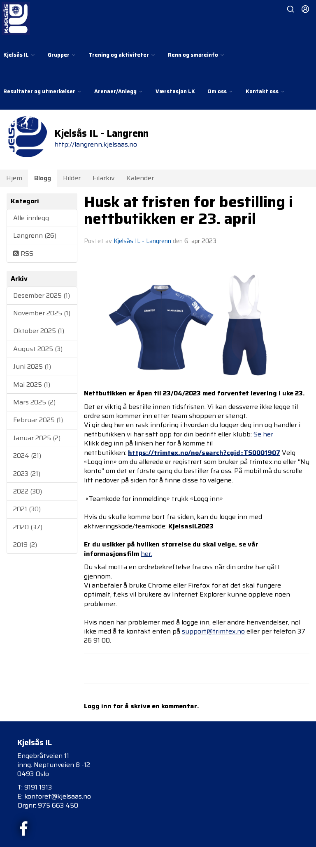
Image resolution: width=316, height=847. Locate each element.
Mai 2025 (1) (31, 384)
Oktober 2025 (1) (38, 331)
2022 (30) (27, 491)
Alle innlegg (31, 218)
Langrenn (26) (34, 235)
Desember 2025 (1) (41, 295)
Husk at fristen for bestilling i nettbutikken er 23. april (188, 210)
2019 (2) (25, 544)
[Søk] (290, 9)
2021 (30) (27, 509)
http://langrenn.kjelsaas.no (95, 144)
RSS (26, 253)
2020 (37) (27, 527)
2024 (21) (27, 455)
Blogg (42, 178)
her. (146, 554)
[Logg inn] (305, 9)
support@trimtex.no (213, 631)
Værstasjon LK (175, 91)
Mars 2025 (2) (34, 402)
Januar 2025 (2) (36, 438)
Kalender (140, 178)
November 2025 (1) (41, 313)
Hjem (14, 178)
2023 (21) (26, 473)
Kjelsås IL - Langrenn (142, 241)
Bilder (72, 178)
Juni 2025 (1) (32, 366)
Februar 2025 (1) (38, 420)
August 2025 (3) (38, 349)
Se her (263, 434)
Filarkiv (103, 178)
